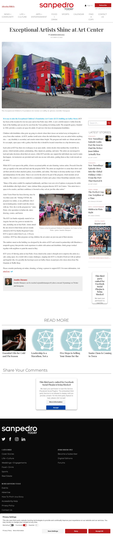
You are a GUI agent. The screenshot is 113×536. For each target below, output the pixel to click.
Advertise (6, 492)
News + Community (8, 15)
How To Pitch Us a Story (12, 497)
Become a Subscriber (67, 454)
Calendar (79, 14)
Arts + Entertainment (39, 15)
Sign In (90, 5)
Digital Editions (65, 458)
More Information (55, 402)
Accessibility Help (10, 501)
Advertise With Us (8, 6)
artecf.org (6, 271)
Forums (61, 463)
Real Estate (7, 476)
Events (5, 488)
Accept (55, 408)
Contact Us (102, 15)
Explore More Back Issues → (99, 258)
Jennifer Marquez (57, 35)
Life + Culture (22, 15)
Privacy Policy (8, 506)
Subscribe (103, 5)
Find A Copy (91, 17)
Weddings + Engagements (14, 463)
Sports (65, 14)
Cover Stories (8, 454)
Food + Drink (54, 17)
